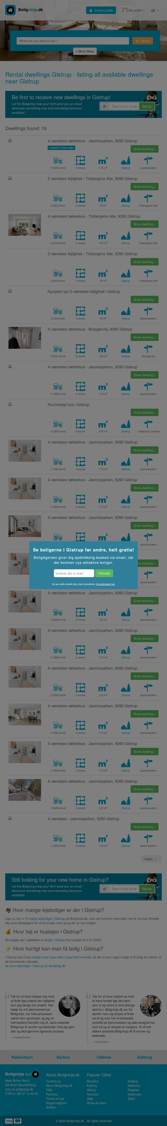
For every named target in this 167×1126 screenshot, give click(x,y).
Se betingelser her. (105, 584)
